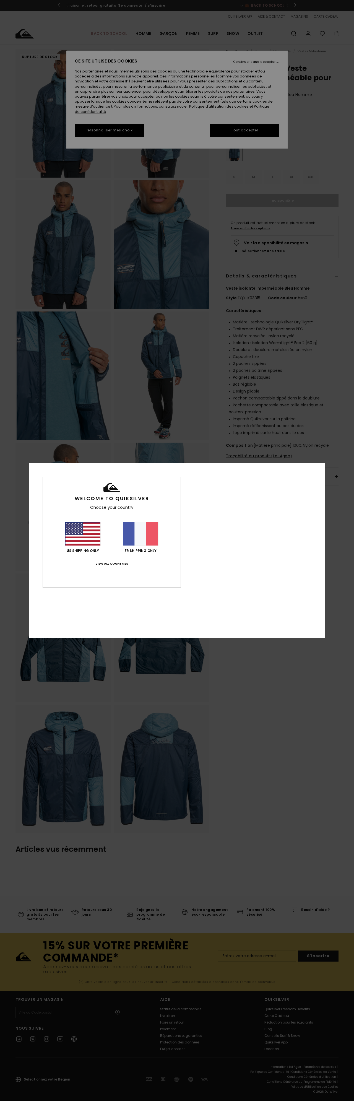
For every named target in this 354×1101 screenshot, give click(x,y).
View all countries (111, 563)
